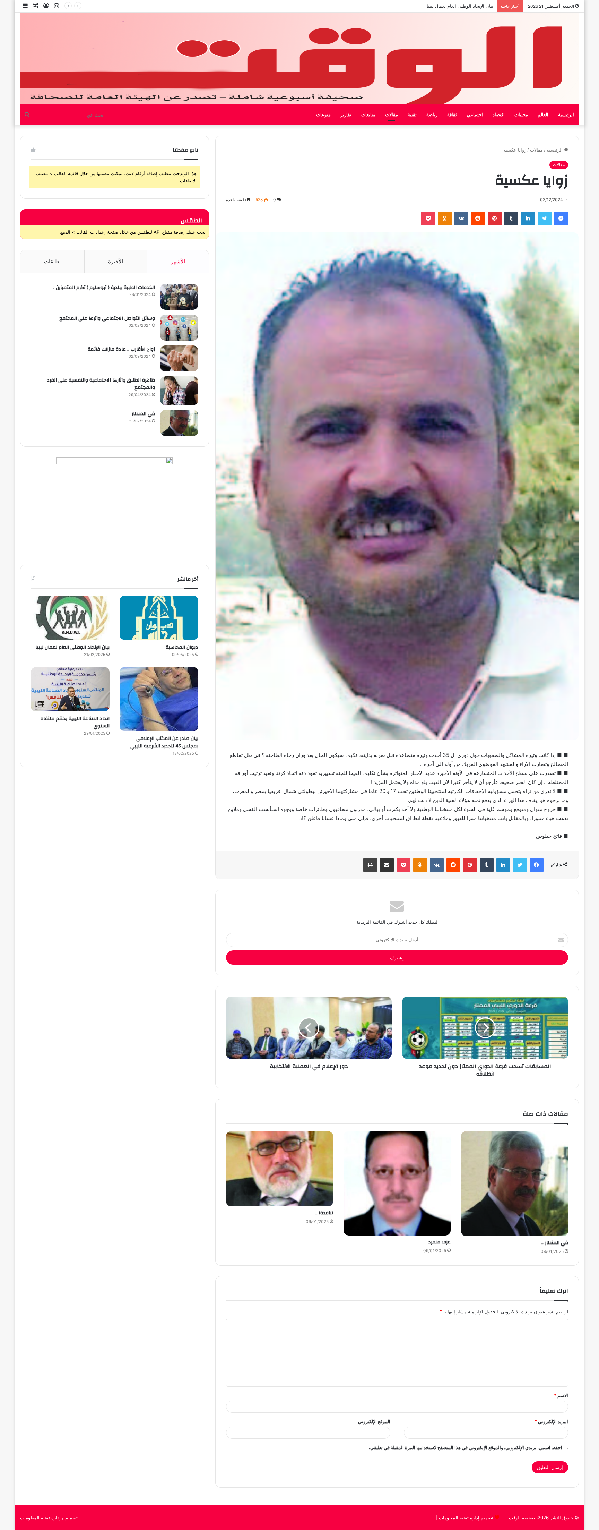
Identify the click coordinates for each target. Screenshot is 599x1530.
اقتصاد (499, 114)
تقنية (412, 114)
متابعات (368, 114)
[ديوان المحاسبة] (159, 618)
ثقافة (452, 114)
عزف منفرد (439, 1242)
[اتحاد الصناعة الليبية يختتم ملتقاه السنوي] (70, 689)
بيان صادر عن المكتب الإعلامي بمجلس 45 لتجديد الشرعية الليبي (431, 6)
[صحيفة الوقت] (299, 58)
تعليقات (52, 261)
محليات (521, 114)
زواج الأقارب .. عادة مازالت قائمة (121, 349)
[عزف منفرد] (397, 1183)
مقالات (391, 114)
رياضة (431, 114)
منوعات (323, 114)
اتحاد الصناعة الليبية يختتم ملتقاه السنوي (75, 722)
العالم (543, 114)
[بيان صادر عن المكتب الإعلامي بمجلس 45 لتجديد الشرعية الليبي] (159, 699)
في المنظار (143, 413)
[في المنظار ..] (514, 1183)
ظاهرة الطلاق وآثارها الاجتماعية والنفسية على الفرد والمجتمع (101, 384)
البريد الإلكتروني (551, 1421)
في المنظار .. (554, 1242)
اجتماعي (475, 114)
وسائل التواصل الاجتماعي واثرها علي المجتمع (107, 318)
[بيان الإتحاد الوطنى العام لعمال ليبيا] (70, 618)
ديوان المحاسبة (182, 647)
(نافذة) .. (324, 1212)
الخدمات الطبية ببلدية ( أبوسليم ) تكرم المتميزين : (104, 287)
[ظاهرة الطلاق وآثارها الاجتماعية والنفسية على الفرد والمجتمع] (179, 390)
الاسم (561, 1395)
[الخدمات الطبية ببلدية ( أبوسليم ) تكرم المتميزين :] (179, 297)
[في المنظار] (179, 423)
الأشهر (178, 261)
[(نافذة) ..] (279, 1168)
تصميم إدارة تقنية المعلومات (465, 1517)
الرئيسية (566, 114)
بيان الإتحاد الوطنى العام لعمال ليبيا (72, 647)
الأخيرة (115, 261)
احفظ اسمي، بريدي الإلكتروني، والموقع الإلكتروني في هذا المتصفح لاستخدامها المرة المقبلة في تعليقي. (465, 1447)
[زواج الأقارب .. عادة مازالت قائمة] (179, 358)
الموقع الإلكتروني (374, 1421)
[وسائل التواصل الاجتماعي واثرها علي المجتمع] (179, 328)
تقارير (345, 114)
